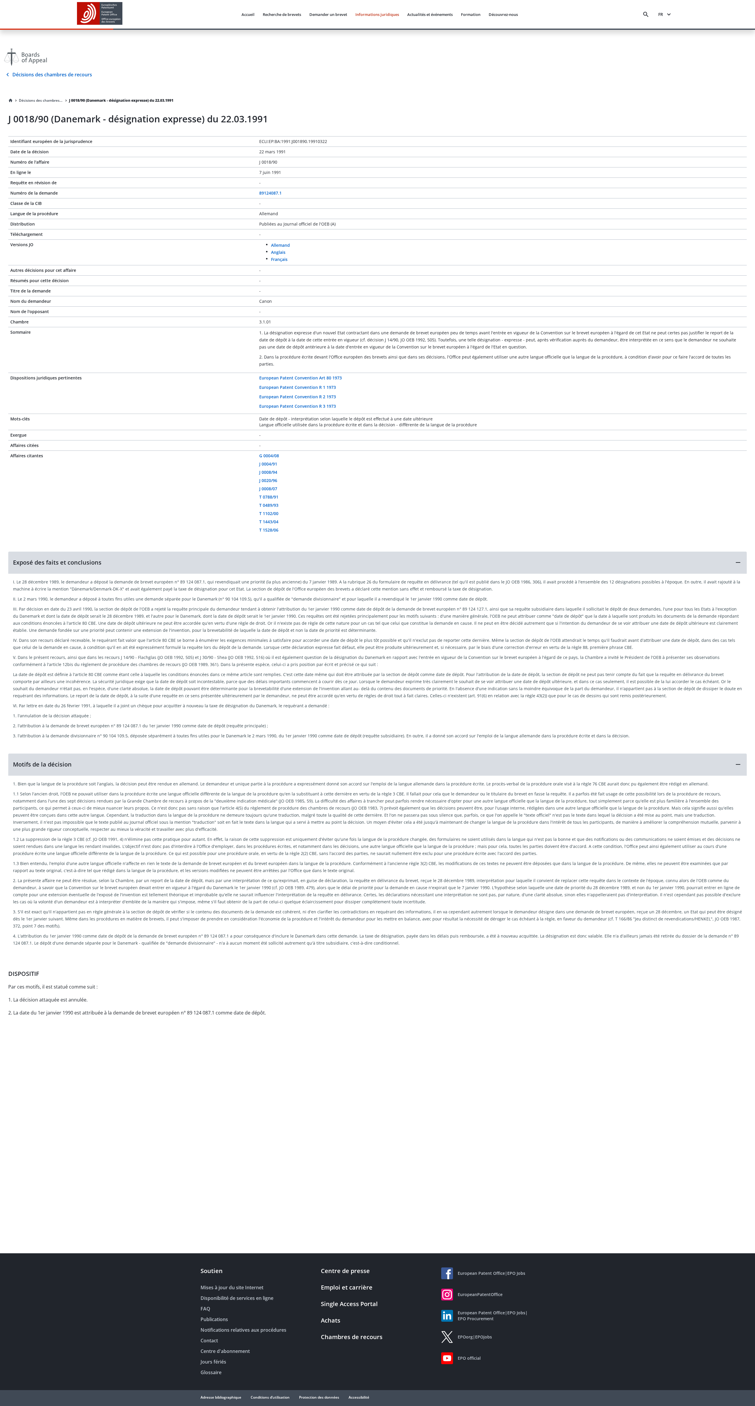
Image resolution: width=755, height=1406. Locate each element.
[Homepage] (10, 100)
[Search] (645, 14)
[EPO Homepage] (99, 14)
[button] (377, 562)
